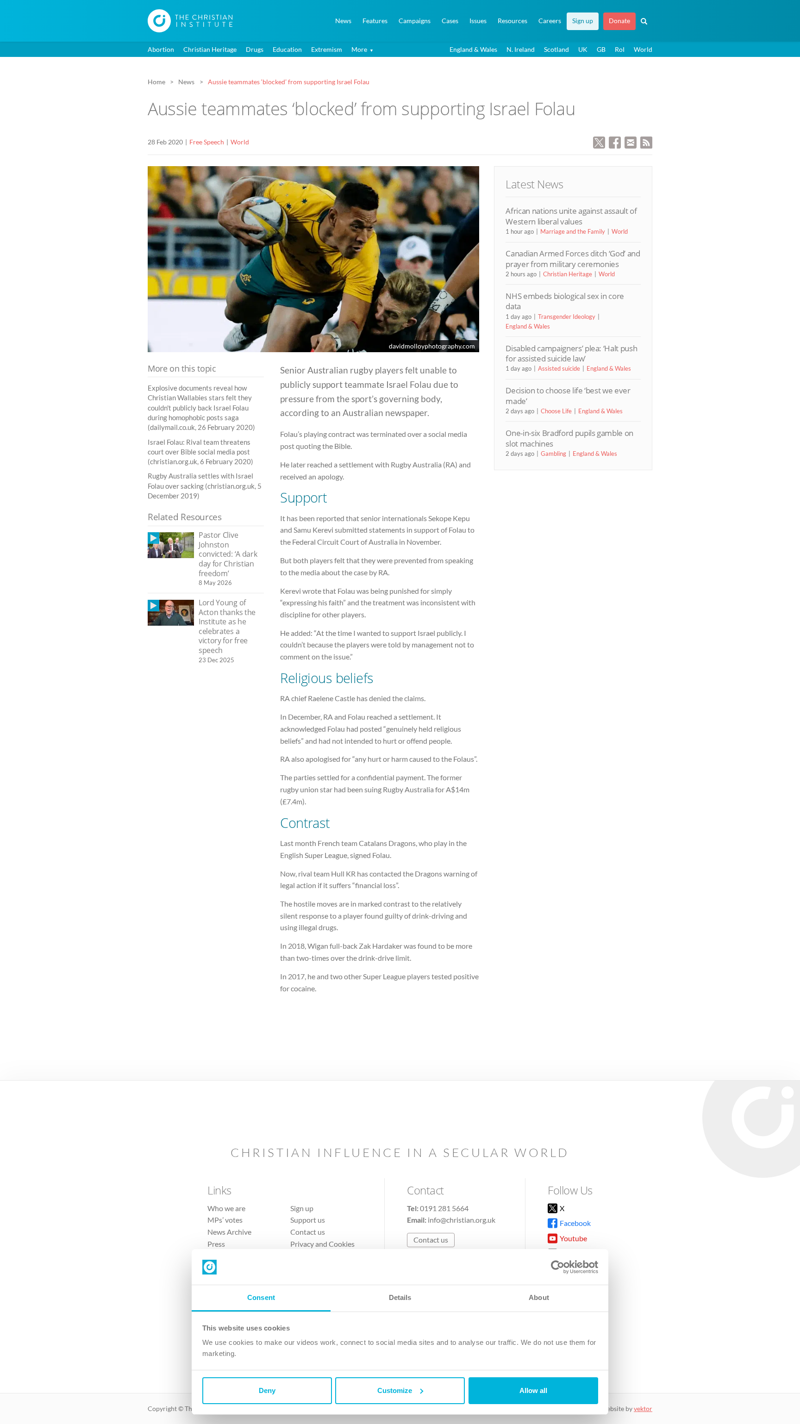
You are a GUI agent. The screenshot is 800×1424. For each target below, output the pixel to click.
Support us (307, 1219)
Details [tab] (400, 1297)
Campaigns (415, 21)
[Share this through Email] (631, 141)
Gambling (553, 453)
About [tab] (539, 1297)
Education (287, 49)
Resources (512, 21)
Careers (549, 21)
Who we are (226, 1208)
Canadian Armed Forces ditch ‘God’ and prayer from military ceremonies (573, 258)
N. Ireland (520, 49)
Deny (267, 1390)
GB (601, 49)
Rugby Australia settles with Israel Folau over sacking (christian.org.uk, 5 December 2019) (205, 486)
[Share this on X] (599, 141)
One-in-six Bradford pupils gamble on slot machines (569, 438)
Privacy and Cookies (322, 1243)
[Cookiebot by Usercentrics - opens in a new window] (557, 1267)
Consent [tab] (261, 1297)
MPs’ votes (225, 1219)
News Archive (229, 1231)
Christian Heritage (210, 49)
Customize (394, 1390)
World (643, 49)
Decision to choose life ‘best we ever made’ (568, 395)
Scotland (556, 49)
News (343, 21)
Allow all (533, 1390)
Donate (619, 21)
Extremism (326, 49)
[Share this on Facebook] (615, 141)
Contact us (307, 1231)
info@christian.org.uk (461, 1219)
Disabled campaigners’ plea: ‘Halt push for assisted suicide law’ (571, 353)
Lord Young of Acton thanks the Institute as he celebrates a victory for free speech (227, 626)
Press (216, 1243)
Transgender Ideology (566, 316)
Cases (450, 21)
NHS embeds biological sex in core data (565, 301)
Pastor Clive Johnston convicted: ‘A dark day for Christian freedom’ (228, 554)
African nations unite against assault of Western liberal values (571, 215)
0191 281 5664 (444, 1208)
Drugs (254, 49)
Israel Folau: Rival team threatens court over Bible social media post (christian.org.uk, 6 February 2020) (200, 452)
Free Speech (206, 142)
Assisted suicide (559, 368)
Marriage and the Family (572, 231)
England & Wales (473, 49)
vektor (643, 1408)
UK (583, 49)
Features (375, 21)
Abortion (161, 49)
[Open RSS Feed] (646, 141)
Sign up (582, 21)
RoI (620, 49)
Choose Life (556, 411)
